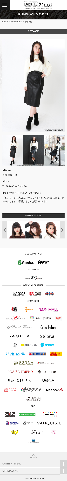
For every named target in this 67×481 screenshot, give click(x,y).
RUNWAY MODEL (15, 22)
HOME (4, 22)
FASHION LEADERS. (36, 478)
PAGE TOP (33, 457)
